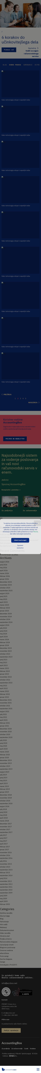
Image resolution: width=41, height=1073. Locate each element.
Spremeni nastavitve (20, 546)
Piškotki (35, 532)
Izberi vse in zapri (20, 540)
